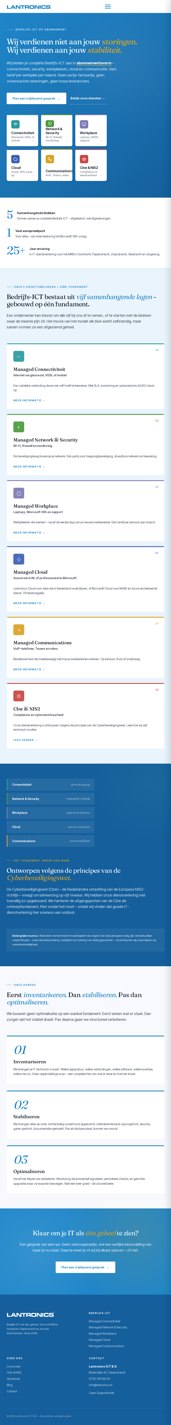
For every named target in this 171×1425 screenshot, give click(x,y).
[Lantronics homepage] (29, 6)
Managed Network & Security (108, 1327)
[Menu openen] (107, 6)
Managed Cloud (99, 1339)
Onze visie (13, 1366)
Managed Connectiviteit (104, 1321)
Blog (10, 1385)
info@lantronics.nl (100, 1385)
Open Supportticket (101, 1393)
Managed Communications (106, 1346)
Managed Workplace (102, 1333)
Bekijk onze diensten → (87, 98)
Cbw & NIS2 (14, 1372)
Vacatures (13, 1378)
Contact (12, 1391)
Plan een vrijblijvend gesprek (36, 98)
